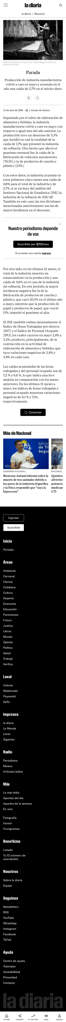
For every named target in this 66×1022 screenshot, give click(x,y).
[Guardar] (29, 98)
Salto (6, 702)
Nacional (39, 13)
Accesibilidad (11, 972)
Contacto (9, 983)
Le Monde (9, 728)
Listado (8, 850)
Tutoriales (9, 966)
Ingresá (46, 253)
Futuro (7, 620)
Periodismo (10, 760)
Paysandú (9, 696)
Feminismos (10, 615)
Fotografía (9, 818)
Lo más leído (11, 792)
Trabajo (8, 658)
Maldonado (10, 691)
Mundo (7, 637)
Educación (10, 609)
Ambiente (9, 571)
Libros (7, 631)
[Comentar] (37, 98)
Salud (7, 653)
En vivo (7, 809)
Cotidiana (9, 587)
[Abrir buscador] (60, 5)
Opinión (8, 642)
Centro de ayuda (14, 961)
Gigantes (9, 739)
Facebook (9, 934)
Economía (9, 604)
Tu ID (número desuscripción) (14, 857)
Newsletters (10, 907)
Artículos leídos (13, 771)
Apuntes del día (13, 798)
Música (7, 766)
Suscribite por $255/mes (33, 244)
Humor (7, 823)
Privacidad (10, 977)
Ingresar (13, 518)
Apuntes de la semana (17, 803)
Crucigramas (11, 829)
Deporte (8, 598)
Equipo (7, 885)
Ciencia (8, 582)
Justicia (8, 626)
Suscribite (13, 527)
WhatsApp (9, 923)
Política (7, 648)
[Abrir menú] (5, 5)
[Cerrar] (60, 224)
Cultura (8, 593)
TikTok (7, 940)
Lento (6, 734)
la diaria (26, 13)
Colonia (8, 685)
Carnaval (9, 576)
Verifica (8, 664)
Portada (8, 549)
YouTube (8, 918)
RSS (6, 912)
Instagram (9, 929)
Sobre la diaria (12, 880)
